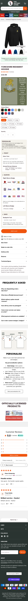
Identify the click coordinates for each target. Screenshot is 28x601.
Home (2, 19)
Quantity (3, 131)
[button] (4, 52)
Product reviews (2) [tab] (7, 460)
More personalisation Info (14, 391)
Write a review (14, 455)
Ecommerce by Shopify (16, 598)
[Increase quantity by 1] (13, 135)
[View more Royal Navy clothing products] (7, 15)
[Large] (17, 122)
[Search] (25, 8)
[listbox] (14, 208)
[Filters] (2, 465)
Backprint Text (7, 217)
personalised (4, 562)
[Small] (4, 122)
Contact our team (18, 382)
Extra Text (6, 156)
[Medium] (10, 122)
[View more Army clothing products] (2, 15)
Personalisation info (10, 144)
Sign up (22, 552)
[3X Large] (20, 125)
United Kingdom (13, 573)
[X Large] (4, 125)
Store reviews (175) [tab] (20, 460)
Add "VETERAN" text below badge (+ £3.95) (13, 168)
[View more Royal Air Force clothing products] (11, 15)
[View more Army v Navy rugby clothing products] (25, 15)
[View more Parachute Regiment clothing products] (21, 15)
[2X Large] (12, 125)
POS (7, 598)
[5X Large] (13, 129)
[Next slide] (26, 52)
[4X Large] (5, 129)
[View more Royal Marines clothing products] (16, 15)
